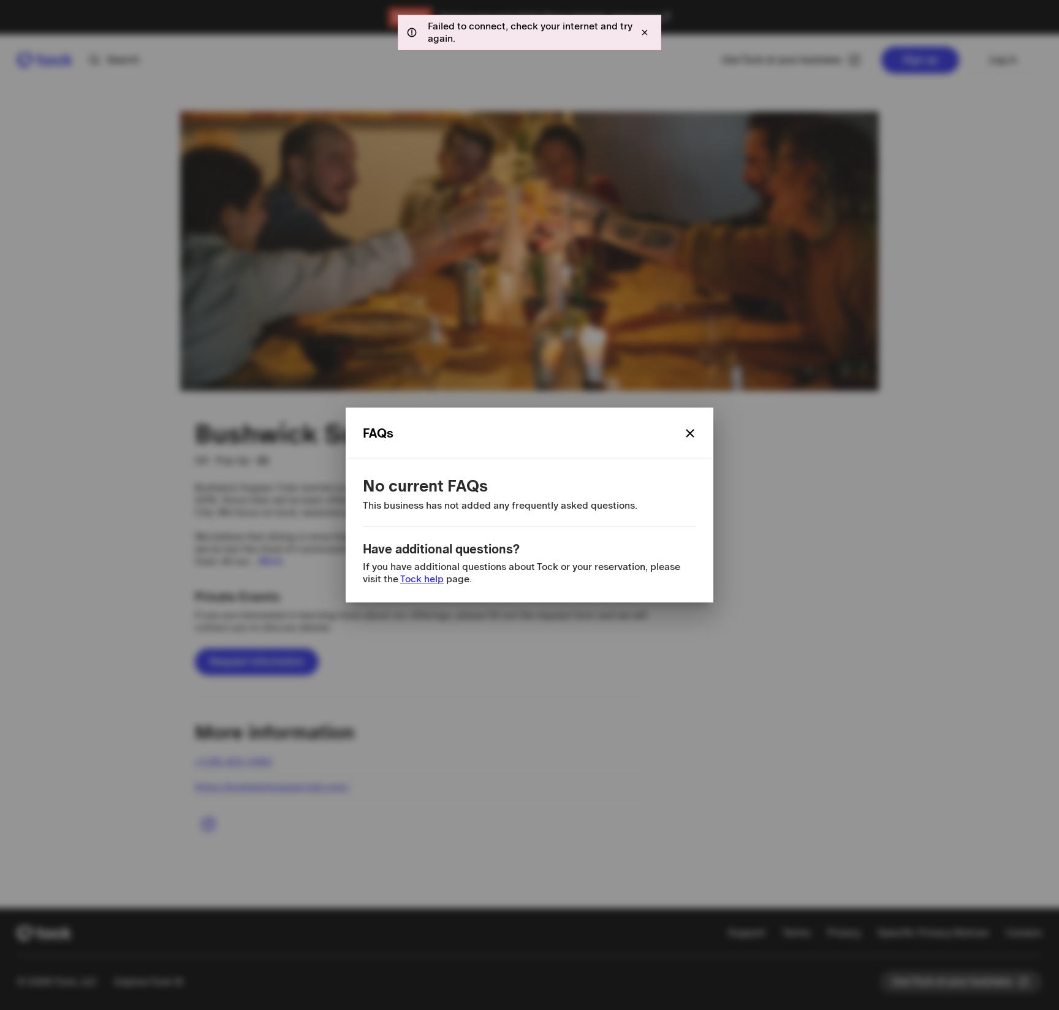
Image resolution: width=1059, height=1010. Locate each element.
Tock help (422, 579)
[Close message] (644, 32)
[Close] (690, 433)
